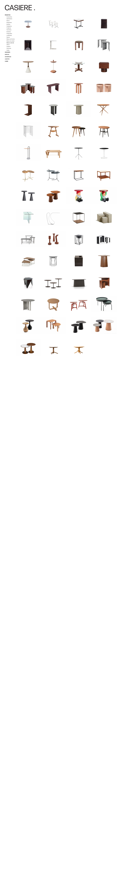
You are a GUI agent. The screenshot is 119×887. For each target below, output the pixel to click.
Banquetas (9, 22)
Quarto (8, 37)
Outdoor (9, 46)
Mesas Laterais (10, 43)
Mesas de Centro (11, 39)
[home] (20, 7)
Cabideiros (9, 26)
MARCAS (7, 54)
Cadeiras (9, 28)
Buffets (8, 24)
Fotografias (9, 33)
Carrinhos (9, 30)
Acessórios (9, 17)
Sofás (8, 50)
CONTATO (7, 59)
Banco (8, 20)
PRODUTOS (7, 15)
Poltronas (9, 48)
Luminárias (9, 35)
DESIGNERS (7, 52)
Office (8, 44)
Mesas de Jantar (11, 41)
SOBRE (6, 61)
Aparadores (9, 18)
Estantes (9, 31)
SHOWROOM (8, 56)
